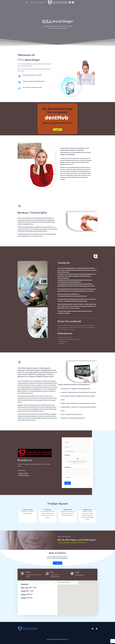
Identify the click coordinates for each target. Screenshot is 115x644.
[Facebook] (70, 2)
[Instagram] (73, 2)
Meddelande (67, 467)
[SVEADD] (57, 2)
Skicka (67, 483)
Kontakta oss (42, 2)
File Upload (67, 455)
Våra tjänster (33, 2)
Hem (27, 2)
